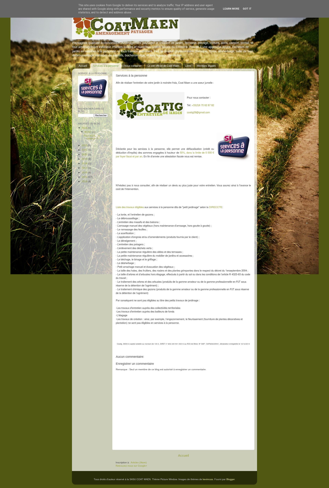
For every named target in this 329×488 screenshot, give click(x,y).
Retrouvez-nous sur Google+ (131, 466)
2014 (85, 181)
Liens (188, 65)
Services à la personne (106, 65)
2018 (85, 163)
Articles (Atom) (139, 462)
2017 (85, 168)
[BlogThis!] (127, 349)
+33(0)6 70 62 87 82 (203, 105)
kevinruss (208, 479)
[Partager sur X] (131, 349)
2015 (85, 177)
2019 (85, 159)
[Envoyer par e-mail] (124, 349)
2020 (85, 154)
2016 (85, 172)
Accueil (83, 65)
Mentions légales (206, 65)
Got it (247, 8)
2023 (85, 145)
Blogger (230, 479)
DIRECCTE (215, 207)
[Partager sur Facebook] (134, 349)
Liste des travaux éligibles (130, 207)
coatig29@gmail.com (198, 112)
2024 (85, 128)
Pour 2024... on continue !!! (92, 137)
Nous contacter (133, 65)
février (88, 132)
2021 (85, 150)
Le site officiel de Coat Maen (163, 65)
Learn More (231, 8)
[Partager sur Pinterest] (137, 349)
